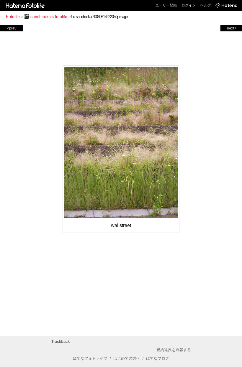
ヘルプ (205, 5)
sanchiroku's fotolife (48, 16)
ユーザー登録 (166, 5)
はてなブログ (157, 358)
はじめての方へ (126, 358)
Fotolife (13, 16)
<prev (12, 28)
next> (232, 28)
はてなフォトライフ (90, 358)
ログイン (189, 5)
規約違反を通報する (173, 350)
